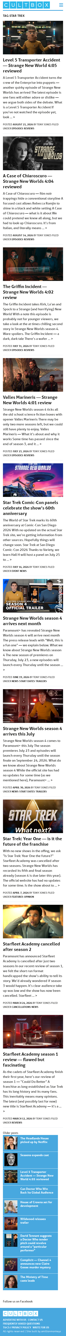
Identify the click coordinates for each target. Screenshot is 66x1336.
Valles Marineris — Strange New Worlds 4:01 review (30, 400)
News (23, 571)
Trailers (41, 681)
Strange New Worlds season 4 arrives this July (32, 731)
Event (15, 571)
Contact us (35, 1319)
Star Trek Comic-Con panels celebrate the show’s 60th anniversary (30, 508)
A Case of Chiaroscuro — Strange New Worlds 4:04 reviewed (28, 181)
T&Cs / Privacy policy (17, 1327)
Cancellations (21, 1007)
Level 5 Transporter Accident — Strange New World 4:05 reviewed (31, 65)
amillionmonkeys (51, 1331)
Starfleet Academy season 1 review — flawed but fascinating (30, 1059)
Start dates (27, 681)
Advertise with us (14, 1319)
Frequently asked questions (21, 1323)
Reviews (29, 128)
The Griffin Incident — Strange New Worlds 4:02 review (28, 292)
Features (17, 896)
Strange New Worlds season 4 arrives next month (32, 620)
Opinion (29, 896)
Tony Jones (44, 124)
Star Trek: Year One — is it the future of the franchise (32, 841)
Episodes (17, 128)
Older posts (10, 1133)
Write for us (41, 1327)
